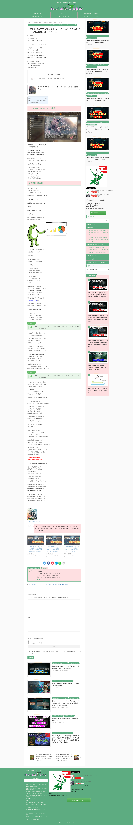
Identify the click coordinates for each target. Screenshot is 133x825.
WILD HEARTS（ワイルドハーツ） (37, 584)
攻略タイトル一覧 (37, 13)
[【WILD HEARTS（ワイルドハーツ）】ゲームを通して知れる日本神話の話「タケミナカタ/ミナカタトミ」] (35, 540)
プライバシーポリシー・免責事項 (91, 16)
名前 (29, 617)
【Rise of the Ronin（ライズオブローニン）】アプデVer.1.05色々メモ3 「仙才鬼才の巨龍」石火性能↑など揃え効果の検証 (65, 703)
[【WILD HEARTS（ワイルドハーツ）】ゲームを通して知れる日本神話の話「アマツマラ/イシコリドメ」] (54, 540)
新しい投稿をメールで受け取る (35, 643)
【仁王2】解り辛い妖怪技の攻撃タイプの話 (35, 809)
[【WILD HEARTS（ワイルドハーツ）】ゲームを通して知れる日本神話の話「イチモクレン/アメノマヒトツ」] (72, 540)
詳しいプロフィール (96, 212)
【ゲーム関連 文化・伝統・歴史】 (53, 584)
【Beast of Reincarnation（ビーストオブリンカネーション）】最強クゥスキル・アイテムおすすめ (97, 129)
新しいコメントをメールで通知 (35, 638)
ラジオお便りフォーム (64, 16)
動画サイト (63, 13)
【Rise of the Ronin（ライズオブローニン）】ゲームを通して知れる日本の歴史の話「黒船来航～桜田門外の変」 (98, 295)
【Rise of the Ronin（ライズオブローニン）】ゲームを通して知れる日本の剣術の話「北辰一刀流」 (98, 367)
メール (30, 623)
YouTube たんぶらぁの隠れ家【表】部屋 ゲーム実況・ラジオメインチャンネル (98, 232)
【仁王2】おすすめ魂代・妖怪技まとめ (34, 798)
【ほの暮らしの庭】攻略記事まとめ (97, 252)
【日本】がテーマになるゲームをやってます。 (33, 770)
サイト (29, 630)
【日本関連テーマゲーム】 (68, 584)
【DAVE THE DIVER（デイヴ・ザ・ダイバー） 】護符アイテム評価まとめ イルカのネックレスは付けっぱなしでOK (36, 818)
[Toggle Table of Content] (45, 98)
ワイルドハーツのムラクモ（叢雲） (38, 100)
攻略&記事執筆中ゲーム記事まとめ (91, 13)
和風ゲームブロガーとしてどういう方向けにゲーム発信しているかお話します (97, 390)
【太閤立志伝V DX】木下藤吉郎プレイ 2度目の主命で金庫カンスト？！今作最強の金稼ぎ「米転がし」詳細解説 (36, 806)
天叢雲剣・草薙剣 (34, 102)
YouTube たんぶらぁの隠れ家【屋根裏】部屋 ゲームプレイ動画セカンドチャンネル (98, 239)
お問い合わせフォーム (37, 16)
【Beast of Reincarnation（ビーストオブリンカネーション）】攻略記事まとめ (98, 248)
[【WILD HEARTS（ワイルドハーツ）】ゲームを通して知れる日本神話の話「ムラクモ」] (56, 563)
